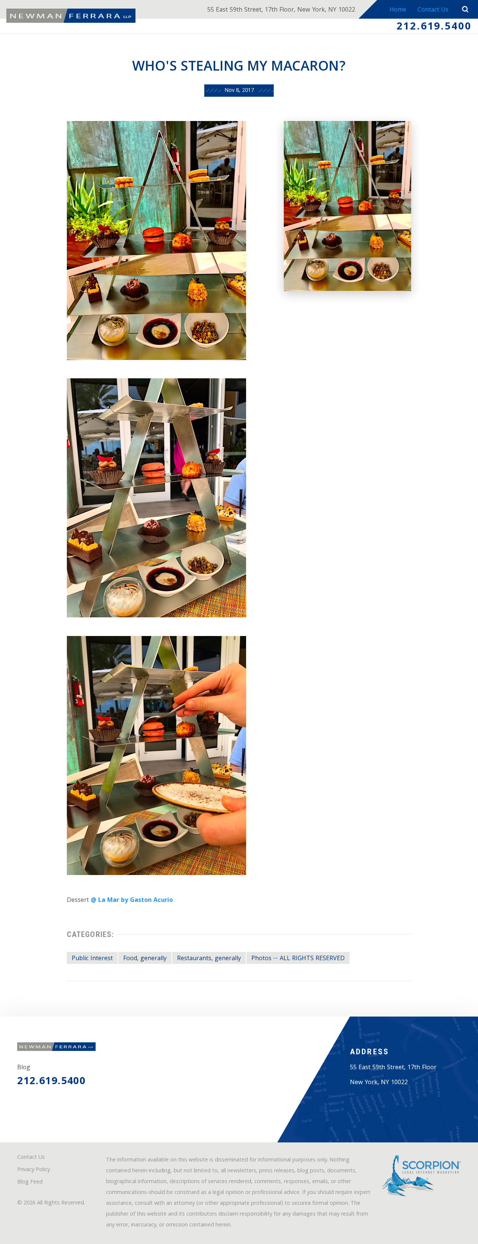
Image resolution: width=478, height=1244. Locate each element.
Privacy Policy (33, 1170)
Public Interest (92, 959)
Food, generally (145, 959)
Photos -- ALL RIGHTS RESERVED (298, 959)
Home (397, 10)
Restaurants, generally (209, 959)
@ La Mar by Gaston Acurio (132, 901)
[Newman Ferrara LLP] (71, 16)
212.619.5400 (434, 27)
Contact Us (433, 10)
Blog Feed (30, 1182)
